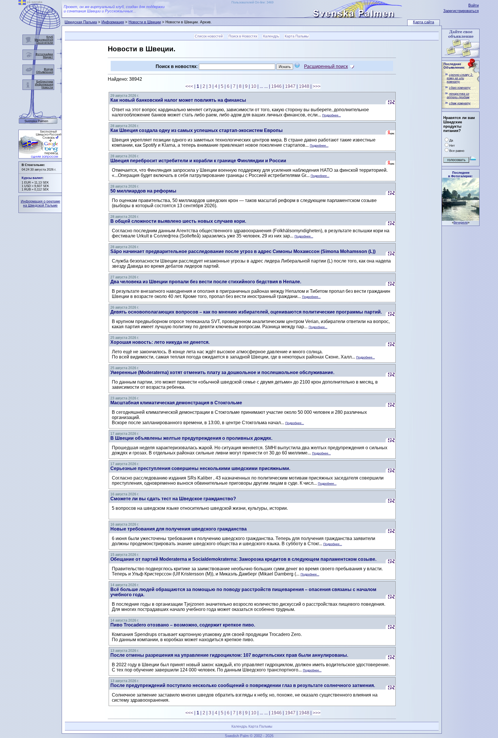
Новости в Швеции (145, 22)
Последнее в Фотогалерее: (460, 174)
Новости (47, 87)
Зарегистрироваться (461, 11)
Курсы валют (32, 178)
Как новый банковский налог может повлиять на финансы (178, 100)
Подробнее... (331, 115)
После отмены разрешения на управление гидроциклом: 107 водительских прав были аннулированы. (229, 655)
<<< (189, 86)
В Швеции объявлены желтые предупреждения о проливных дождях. (191, 438)
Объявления (44, 71)
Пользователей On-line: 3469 (252, 2)
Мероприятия (44, 39)
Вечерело (461, 222)
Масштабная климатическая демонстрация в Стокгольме (176, 402)
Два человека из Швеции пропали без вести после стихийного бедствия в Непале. (205, 281)
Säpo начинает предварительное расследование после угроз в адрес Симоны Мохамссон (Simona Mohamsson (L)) (243, 251)
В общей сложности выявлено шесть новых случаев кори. (178, 221)
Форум (48, 69)
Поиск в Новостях (243, 36)
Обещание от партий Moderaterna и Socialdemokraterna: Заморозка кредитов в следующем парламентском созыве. (243, 559)
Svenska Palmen (36, 121)
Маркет (48, 56)
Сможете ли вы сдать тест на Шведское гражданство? (173, 498)
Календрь (271, 36)
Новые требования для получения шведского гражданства (178, 528)
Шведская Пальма (81, 22)
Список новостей (209, 36)
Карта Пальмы (297, 36)
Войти (473, 5)
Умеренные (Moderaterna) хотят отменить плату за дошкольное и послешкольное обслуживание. (222, 372)
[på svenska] (22, 3)
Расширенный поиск (326, 66)
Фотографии (44, 54)
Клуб (49, 36)
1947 (290, 86)
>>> (316, 86)
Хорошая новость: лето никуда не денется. (160, 342)
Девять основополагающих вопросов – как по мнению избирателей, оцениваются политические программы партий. (246, 311)
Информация (112, 22)
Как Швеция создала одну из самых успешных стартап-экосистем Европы (196, 130)
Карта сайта (423, 22)
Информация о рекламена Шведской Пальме (40, 203)
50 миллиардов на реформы (143, 190)
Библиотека (44, 81)
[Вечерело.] (460, 219)
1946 (276, 86)
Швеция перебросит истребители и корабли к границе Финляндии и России (198, 160)
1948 (304, 86)
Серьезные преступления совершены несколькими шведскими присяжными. (200, 468)
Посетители (44, 42)
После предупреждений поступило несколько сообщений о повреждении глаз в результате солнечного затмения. (242, 685)
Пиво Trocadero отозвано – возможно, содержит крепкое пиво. (182, 624)
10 (253, 86)
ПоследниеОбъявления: (454, 65)
